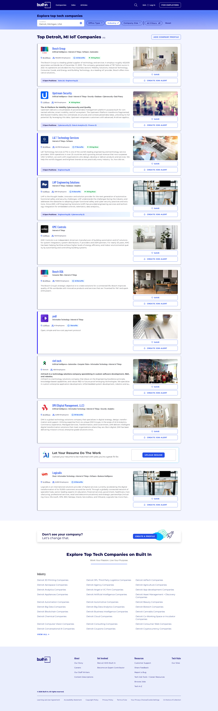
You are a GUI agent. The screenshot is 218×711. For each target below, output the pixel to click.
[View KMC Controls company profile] (109, 243)
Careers (77, 668)
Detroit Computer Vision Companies (55, 624)
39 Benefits (78, 415)
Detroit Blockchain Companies (52, 611)
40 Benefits (80, 58)
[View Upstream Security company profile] (109, 109)
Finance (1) (92, 125)
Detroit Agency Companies (100, 585)
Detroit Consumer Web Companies (153, 624)
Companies (61, 5)
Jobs (73, 5)
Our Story (78, 663)
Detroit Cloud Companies (99, 616)
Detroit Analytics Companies (51, 589)
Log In (152, 5)
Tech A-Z (138, 686)
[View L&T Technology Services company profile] (109, 154)
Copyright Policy (92, 700)
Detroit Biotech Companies (149, 607)
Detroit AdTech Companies (149, 580)
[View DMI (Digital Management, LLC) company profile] (109, 422)
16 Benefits (76, 192)
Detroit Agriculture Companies (151, 585)
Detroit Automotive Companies (102, 602)
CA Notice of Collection (172, 700)
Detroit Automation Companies (53, 602)
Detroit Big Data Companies (51, 607)
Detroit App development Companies (155, 589)
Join (144, 5)
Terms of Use (122, 700)
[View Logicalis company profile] (109, 489)
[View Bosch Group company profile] (109, 65)
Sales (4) (61, 81)
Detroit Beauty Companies (149, 602)
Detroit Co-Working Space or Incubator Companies (155, 617)
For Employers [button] (170, 5)
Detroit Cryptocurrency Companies (153, 629)
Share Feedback (141, 668)
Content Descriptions (83, 677)
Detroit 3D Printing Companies (52, 580)
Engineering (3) (64, 170)
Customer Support (142, 663)
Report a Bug (140, 672)
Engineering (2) (72, 81)
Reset (168, 23)
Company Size (131, 23)
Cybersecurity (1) (64, 125)
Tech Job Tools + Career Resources (149, 677)
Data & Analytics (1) (79, 125)
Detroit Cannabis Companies (150, 611)
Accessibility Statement (73, 700)
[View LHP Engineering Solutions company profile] (109, 199)
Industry (112, 23)
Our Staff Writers (82, 672)
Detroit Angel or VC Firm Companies (104, 589)
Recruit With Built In (106, 663)
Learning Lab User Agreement (48, 700)
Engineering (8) (64, 214)
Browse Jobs (140, 681)
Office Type (94, 23)
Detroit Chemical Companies (51, 616)
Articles (83, 5)
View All (42, 634)
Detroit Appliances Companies (52, 594)
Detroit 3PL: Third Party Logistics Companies (108, 580)
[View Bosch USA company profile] (109, 288)
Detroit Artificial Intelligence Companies (106, 594)
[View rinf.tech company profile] (109, 377)
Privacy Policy (107, 700)
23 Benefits (78, 482)
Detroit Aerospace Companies (52, 585)
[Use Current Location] (80, 23)
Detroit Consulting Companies (101, 624)
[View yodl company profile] (109, 332)
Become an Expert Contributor (111, 668)
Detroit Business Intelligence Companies (107, 611)
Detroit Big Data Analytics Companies (105, 607)
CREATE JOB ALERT (156, 80)
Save (156, 74)
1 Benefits (74, 325)
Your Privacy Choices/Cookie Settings (145, 700)
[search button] (136, 5)
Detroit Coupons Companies (100, 629)
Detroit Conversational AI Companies (56, 629)
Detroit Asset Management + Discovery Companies (155, 595)
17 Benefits (79, 147)
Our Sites (176, 663)
